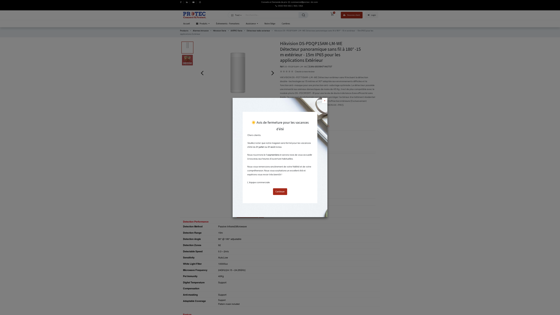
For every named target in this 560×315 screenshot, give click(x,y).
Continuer (280, 191)
